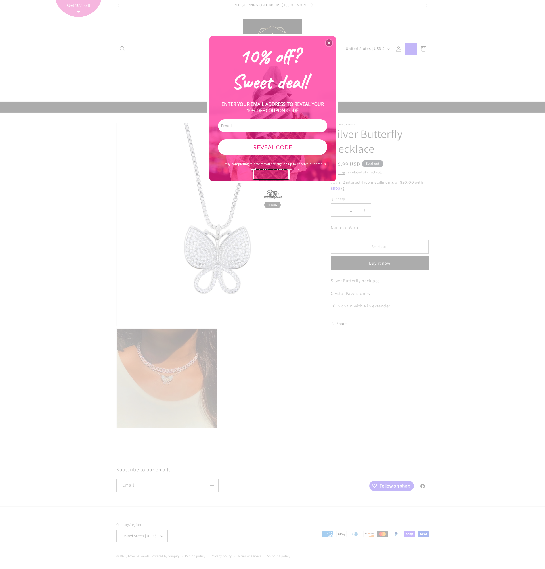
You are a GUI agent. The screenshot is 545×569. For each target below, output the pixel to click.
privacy (272, 205)
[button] (329, 42)
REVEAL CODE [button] (272, 147)
